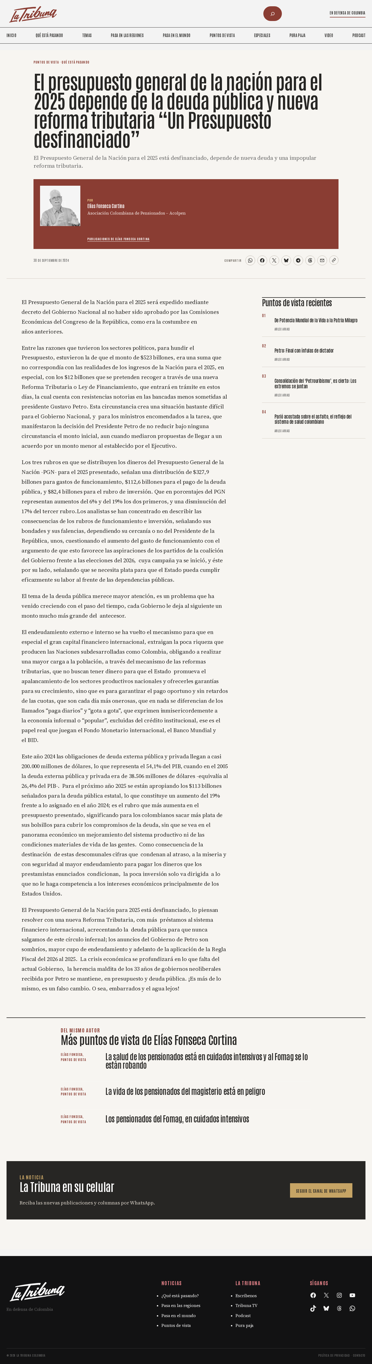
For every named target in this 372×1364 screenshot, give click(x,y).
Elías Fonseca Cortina (105, 205)
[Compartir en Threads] (310, 260)
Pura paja (245, 1325)
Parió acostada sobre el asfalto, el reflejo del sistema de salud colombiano (313, 418)
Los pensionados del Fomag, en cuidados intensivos (177, 1118)
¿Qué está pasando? (180, 1296)
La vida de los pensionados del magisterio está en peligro (185, 1090)
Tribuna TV (247, 1305)
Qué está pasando (75, 62)
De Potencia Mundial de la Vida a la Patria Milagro (316, 319)
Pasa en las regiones (180, 1305)
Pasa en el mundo (178, 1315)
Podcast (243, 1315)
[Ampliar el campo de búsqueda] (272, 13)
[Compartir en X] (274, 260)
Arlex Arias (282, 329)
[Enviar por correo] (322, 260)
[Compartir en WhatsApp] (250, 260)
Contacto (359, 1355)
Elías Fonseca (72, 1054)
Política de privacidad (334, 1355)
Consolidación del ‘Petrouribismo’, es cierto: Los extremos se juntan (315, 382)
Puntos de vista (46, 62)
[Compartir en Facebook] (262, 260)
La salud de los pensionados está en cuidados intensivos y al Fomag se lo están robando (206, 1060)
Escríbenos (246, 1296)
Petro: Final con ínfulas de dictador (304, 350)
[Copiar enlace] (334, 260)
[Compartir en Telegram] (298, 260)
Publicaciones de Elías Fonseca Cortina (118, 239)
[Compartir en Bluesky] (286, 260)
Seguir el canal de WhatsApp (321, 1190)
